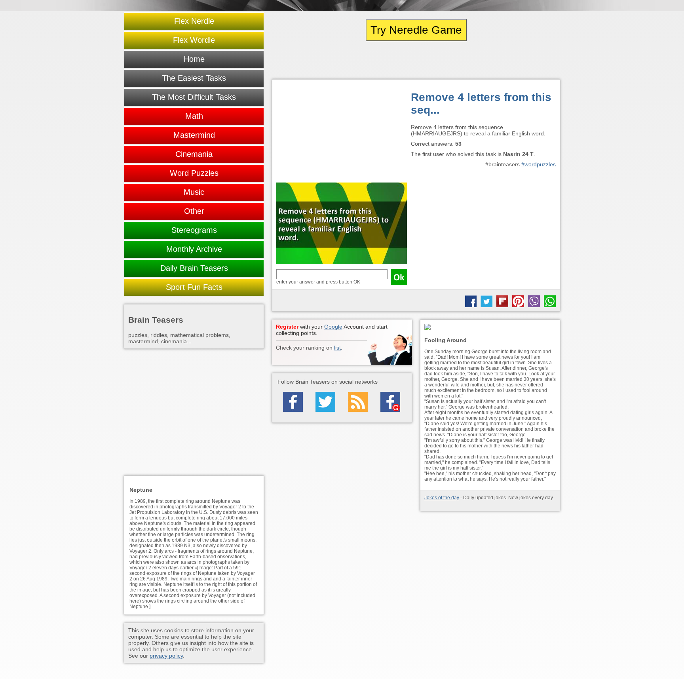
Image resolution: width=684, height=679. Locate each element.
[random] (416, 60)
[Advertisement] (341, 133)
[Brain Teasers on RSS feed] (357, 402)
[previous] (315, 60)
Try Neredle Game (416, 30)
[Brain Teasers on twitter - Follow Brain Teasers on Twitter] (325, 402)
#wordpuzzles (538, 164)
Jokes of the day (441, 497)
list (337, 347)
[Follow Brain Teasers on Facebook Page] (292, 402)
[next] (516, 60)
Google (333, 326)
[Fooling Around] (490, 327)
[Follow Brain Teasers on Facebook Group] (390, 402)
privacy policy (166, 655)
